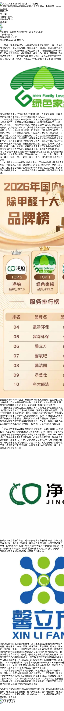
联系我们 (4, 22)
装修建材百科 (6, 19)
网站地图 (50, 689)
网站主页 (4, 11)
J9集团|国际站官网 (18, 32)
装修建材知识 (6, 17)
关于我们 (4, 14)
